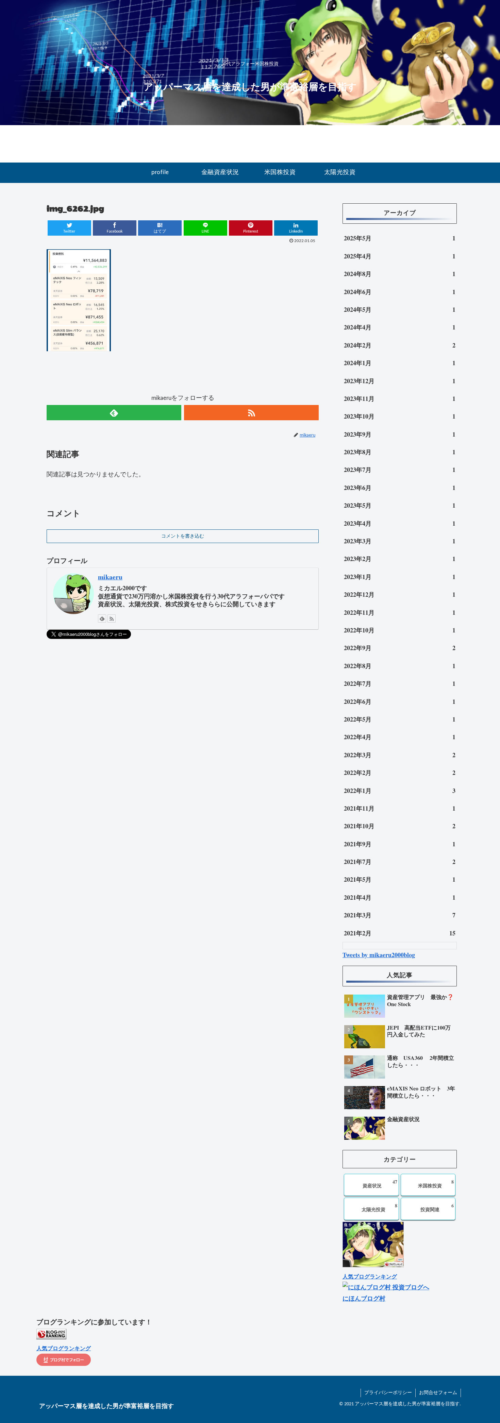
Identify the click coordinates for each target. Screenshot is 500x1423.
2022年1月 (399, 790)
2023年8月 (399, 451)
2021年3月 (399, 915)
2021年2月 (399, 933)
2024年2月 (399, 345)
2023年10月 (399, 416)
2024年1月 (399, 362)
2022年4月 (399, 736)
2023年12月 (399, 380)
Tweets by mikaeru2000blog (379, 954)
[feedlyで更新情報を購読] (114, 412)
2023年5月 (399, 505)
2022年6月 (399, 701)
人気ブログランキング (370, 1276)
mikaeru (110, 577)
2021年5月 (399, 879)
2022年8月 (399, 665)
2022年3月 (399, 754)
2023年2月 (399, 558)
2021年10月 (399, 825)
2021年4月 (399, 897)
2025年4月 (399, 256)
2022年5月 (399, 719)
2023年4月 (399, 523)
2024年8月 (399, 273)
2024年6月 (399, 291)
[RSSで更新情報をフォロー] (251, 412)
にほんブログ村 (364, 1298)
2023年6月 (399, 487)
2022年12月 (399, 594)
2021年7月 (399, 861)
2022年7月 (399, 683)
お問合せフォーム (438, 1392)
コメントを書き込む (182, 536)
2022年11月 (399, 612)
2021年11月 (399, 808)
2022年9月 (399, 647)
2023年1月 (399, 576)
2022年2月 (399, 772)
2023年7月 (399, 469)
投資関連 (437, 1207)
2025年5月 (399, 238)
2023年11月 (399, 398)
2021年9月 (399, 844)
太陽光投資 (379, 1207)
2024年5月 (399, 309)
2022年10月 (399, 630)
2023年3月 (399, 541)
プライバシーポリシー (388, 1392)
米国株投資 (436, 1183)
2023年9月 (399, 434)
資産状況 (380, 1183)
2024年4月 (399, 327)
